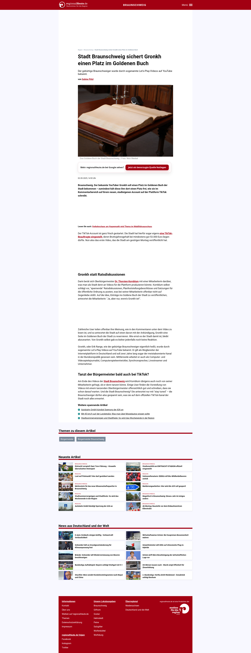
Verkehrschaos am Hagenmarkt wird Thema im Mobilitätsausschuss (122, 226)
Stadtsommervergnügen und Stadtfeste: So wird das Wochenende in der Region (117, 418)
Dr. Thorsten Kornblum (127, 281)
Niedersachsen (132, 605)
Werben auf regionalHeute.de (75, 614)
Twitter (65, 647)
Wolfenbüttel (99, 631)
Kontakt (65, 605)
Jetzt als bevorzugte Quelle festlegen (147, 167)
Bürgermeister (67, 439)
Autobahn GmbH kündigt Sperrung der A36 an (102, 409)
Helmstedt (98, 618)
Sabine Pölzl (87, 79)
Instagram (66, 643)
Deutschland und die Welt (137, 610)
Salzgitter (98, 626)
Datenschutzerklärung (72, 622)
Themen (65, 618)
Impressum (67, 626)
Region (80, 50)
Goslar (97, 614)
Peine (96, 622)
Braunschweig (88, 50)
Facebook (66, 639)
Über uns (66, 610)
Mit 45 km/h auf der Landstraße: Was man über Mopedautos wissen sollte (115, 414)
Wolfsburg (98, 635)
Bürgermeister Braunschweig (91, 439)
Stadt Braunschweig (114, 381)
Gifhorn (97, 610)
